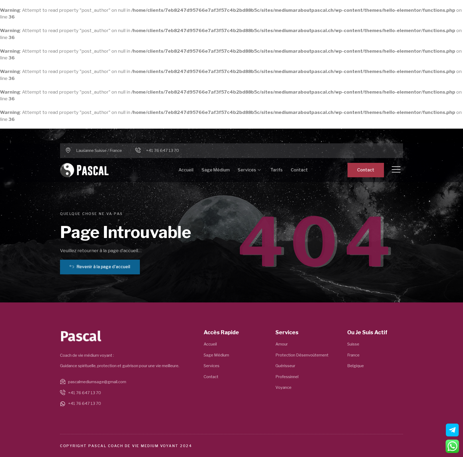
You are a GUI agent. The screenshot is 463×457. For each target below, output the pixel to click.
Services (247, 169)
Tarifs (276, 169)
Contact (299, 169)
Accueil (185, 169)
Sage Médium (215, 169)
